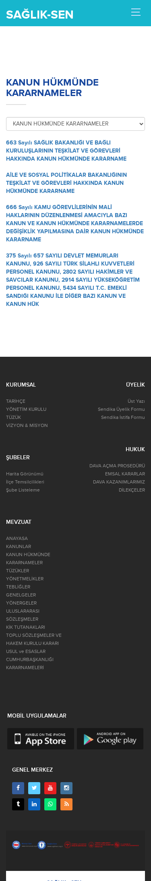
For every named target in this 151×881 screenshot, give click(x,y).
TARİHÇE (15, 401)
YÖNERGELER (21, 603)
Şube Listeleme (23, 490)
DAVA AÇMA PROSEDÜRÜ (117, 466)
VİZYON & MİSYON (27, 426)
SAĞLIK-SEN (40, 14)
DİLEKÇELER (132, 490)
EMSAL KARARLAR (125, 474)
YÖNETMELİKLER (24, 579)
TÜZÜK (13, 417)
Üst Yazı (136, 401)
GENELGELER (21, 595)
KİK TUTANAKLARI (25, 627)
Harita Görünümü (24, 474)
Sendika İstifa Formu (123, 417)
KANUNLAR (18, 547)
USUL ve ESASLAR (26, 652)
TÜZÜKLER (17, 571)
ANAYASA (17, 539)
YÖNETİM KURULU (26, 409)
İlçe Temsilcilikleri (25, 482)
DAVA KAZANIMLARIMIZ (119, 482)
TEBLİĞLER (18, 587)
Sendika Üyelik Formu (121, 409)
